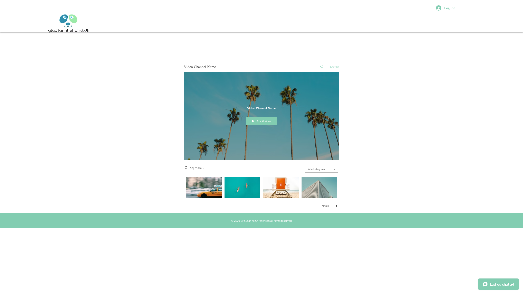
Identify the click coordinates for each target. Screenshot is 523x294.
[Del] (321, 66)
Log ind (334, 67)
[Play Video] (204, 187)
